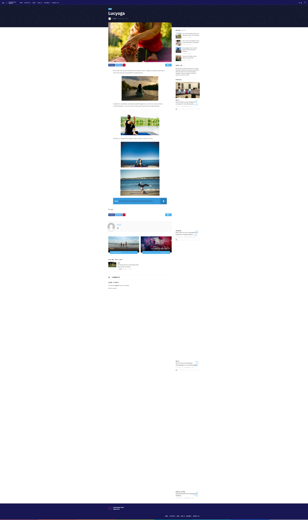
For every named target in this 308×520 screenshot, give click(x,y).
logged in (117, 285)
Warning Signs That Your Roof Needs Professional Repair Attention (189, 49)
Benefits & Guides (180, 491)
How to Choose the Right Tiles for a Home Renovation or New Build (190, 41)
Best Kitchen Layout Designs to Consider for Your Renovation (185, 103)
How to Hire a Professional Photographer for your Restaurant (186, 364)
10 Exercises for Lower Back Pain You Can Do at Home (128, 266)
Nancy (120, 269)
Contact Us (55, 2)
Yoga (110, 8)
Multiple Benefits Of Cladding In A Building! (186, 495)
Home (21, 2)
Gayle (114, 18)
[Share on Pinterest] (124, 65)
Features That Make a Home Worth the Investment (189, 57)
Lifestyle (27, 2)
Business (46, 2)
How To (40, 2)
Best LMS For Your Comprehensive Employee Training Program (186, 233)
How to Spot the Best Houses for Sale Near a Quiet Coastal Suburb (190, 34)
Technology (178, 230)
